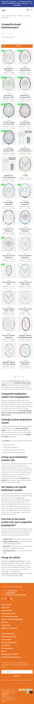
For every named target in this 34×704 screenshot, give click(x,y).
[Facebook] (2, 599)
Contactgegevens (7, 648)
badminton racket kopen (17, 561)
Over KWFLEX (5, 645)
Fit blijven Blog (6, 639)
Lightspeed (6, 693)
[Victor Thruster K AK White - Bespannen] (25, 244)
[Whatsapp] (11, 599)
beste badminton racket (17, 381)
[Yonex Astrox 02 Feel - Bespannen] (25, 351)
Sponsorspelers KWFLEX (9, 654)
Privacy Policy (5, 625)
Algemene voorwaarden (9, 628)
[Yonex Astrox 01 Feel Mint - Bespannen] (8, 324)
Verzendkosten (6, 605)
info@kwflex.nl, (5, 573)
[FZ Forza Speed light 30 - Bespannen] (8, 57)
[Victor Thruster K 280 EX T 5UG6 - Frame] (8, 297)
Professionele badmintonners (11, 657)
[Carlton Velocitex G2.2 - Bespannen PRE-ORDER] (25, 84)
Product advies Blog (7, 634)
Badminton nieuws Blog (9, 636)
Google (3, 701)
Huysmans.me (5, 694)
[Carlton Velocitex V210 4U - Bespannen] (25, 218)
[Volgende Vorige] (23, 377)
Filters (18, 46)
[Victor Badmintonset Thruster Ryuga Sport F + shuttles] (25, 137)
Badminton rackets (11, 15)
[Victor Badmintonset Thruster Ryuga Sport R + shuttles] (8, 164)
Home (3, 15)
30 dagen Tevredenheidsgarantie (12, 619)
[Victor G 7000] (25, 164)
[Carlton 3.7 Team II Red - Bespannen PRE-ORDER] (25, 111)
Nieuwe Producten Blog (9, 642)
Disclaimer (4, 622)
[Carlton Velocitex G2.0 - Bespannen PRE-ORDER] (25, 57)
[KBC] (30, 690)
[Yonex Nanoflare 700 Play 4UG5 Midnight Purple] (25, 324)
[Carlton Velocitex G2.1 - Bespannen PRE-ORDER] (8, 84)
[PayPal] (27, 693)
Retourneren (5, 607)
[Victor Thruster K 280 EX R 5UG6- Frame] (25, 271)
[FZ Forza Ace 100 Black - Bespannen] (25, 191)
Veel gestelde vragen (8, 613)
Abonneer (17, 676)
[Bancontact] (27, 690)
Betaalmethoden (6, 610)
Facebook (14, 573)
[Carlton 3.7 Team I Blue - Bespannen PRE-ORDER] (8, 137)
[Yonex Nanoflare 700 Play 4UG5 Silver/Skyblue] (8, 351)
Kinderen (20, 15)
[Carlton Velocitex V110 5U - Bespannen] (8, 244)
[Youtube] (8, 599)
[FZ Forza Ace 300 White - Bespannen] (8, 191)
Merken (3, 651)
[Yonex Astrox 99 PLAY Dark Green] (8, 271)
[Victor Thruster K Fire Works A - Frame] (25, 297)
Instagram (21, 573)
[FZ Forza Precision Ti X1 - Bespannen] (8, 218)
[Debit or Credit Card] (31, 693)
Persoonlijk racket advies (9, 616)
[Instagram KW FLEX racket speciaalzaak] (5, 599)
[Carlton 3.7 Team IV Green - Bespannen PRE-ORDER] (8, 111)
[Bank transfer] (23, 690)
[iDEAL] (20, 690)
